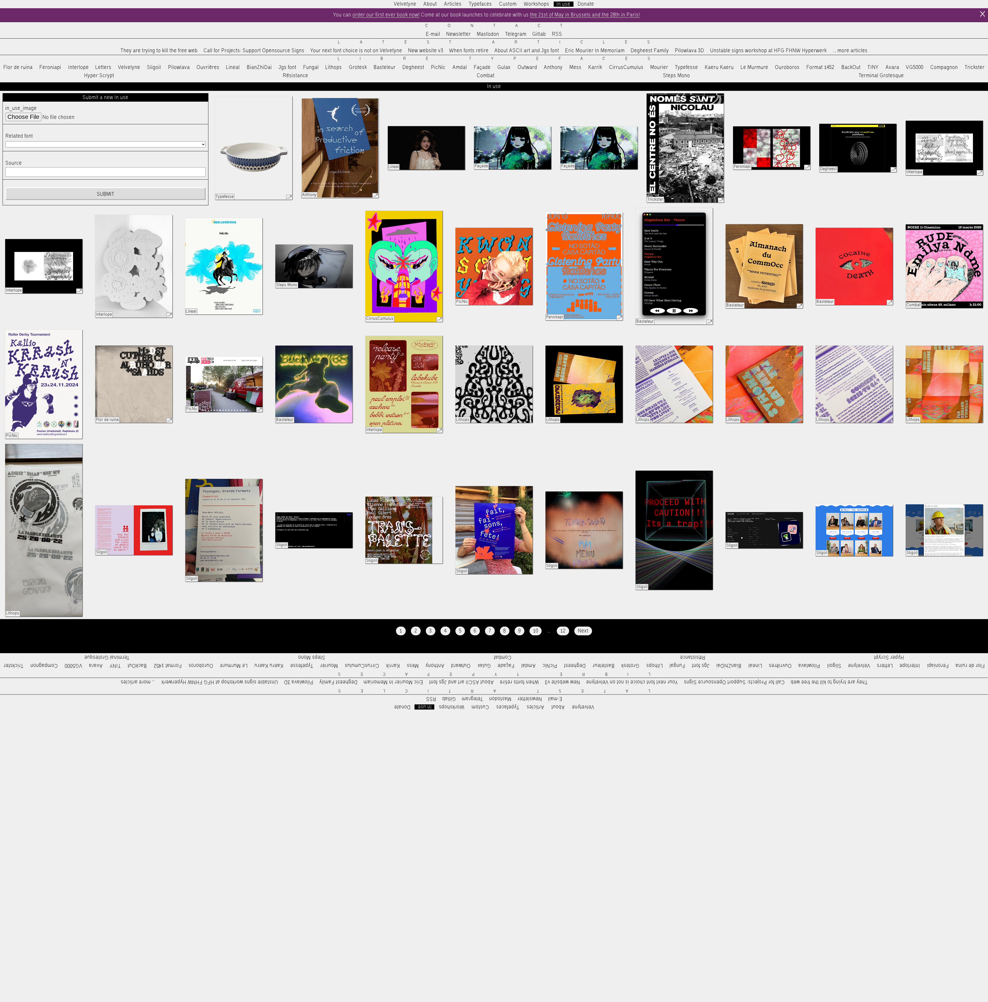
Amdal (460, 67)
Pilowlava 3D (689, 50)
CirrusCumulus (626, 67)
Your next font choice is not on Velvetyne (356, 50)
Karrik (595, 67)
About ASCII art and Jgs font (527, 50)
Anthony (553, 67)
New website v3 (425, 50)
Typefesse (686, 67)
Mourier (659, 67)
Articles (453, 4)
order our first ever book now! (386, 14)
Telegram (515, 34)
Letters (103, 67)
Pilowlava (179, 67)
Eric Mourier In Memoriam (595, 50)
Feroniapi (50, 67)
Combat (486, 75)
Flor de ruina (18, 67)
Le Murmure (754, 67)
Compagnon (944, 67)
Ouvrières (208, 67)
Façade (482, 67)
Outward (527, 67)
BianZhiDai (259, 67)
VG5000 (914, 67)
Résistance (295, 75)
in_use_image (21, 108)
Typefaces (480, 4)
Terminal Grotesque (881, 75)
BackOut (851, 67)
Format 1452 (820, 67)
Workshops (536, 4)
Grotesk (358, 67)
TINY (873, 67)
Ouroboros (787, 67)
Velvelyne (129, 67)
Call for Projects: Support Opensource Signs (254, 50)
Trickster (975, 67)
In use (563, 4)
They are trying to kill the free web (159, 50)
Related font (19, 136)
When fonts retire (469, 50)
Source (13, 163)
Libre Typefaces (504, 59)
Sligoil (154, 67)
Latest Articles (503, 42)
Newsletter (458, 34)
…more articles (850, 50)
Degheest (413, 67)
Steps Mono (676, 75)
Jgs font (287, 67)
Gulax (504, 67)
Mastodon (488, 34)
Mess (575, 67)
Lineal (233, 67)
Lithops (333, 67)
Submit (105, 194)
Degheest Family (650, 50)
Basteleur (385, 67)
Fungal (311, 67)
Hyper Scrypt (99, 75)
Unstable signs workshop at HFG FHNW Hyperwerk (768, 50)
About (430, 4)
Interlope (78, 67)
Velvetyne (405, 4)
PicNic (438, 67)
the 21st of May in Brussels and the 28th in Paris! (585, 14)
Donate (586, 4)
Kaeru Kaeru (719, 67)
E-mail (433, 34)
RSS (557, 34)
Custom (508, 4)
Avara (892, 67)
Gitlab (539, 34)
